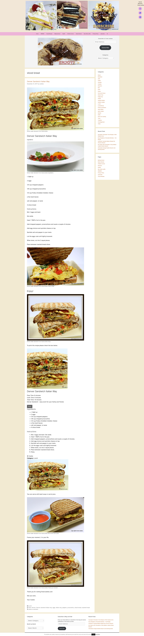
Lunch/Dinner (101, 105)
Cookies (99, 84)
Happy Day (100, 96)
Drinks (99, 91)
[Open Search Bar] (107, 33)
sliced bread (78, 607)
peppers (64, 607)
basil (29, 607)
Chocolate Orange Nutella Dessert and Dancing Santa (100, 628)
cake (99, 78)
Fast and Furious (101, 93)
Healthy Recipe (101, 100)
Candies (100, 82)
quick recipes (101, 111)
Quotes (99, 113)
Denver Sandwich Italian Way (38, 81)
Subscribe (105, 48)
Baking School (57, 33)
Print (29, 406)
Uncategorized (101, 122)
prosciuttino (70, 607)
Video (99, 123)
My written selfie (87, 33)
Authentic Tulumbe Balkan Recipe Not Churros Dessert (100, 623)
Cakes (99, 80)
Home (37, 33)
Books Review (79, 33)
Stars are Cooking (102, 116)
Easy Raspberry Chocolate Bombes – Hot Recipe (99, 621)
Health (63, 33)
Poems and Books (102, 107)
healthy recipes (101, 102)
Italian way (59, 607)
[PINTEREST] (140, 17)
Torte (99, 118)
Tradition (100, 120)
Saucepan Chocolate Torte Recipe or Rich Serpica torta (100, 619)
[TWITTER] (140, 13)
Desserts (100, 85)
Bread (99, 75)
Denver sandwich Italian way (44, 607)
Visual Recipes (49, 33)
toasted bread (86, 607)
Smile (99, 114)
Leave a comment (33, 609)
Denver (34, 607)
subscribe (103, 33)
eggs (54, 607)
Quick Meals (100, 109)
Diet (99, 87)
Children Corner (70, 33)
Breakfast (100, 76)
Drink (99, 89)
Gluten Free (100, 95)
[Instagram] (140, 8)
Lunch (30, 606)
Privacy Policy (95, 33)
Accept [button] (93, 634)
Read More (98, 634)
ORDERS (42, 33)
